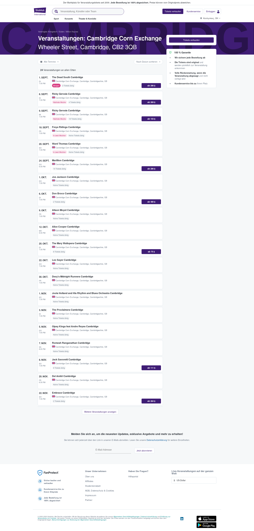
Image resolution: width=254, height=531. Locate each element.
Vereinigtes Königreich (47, 31)
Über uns (89, 476)
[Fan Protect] (48, 473)
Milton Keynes (72, 31)
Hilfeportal (133, 476)
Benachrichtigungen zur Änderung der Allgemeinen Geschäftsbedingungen (79, 519)
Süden (61, 31)
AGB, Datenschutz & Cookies (99, 490)
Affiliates (89, 481)
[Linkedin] (182, 522)
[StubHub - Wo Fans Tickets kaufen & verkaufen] (40, 11)
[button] (191, 40)
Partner (88, 500)
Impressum (90, 495)
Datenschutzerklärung (157, 439)
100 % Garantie (182, 52)
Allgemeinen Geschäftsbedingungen (126, 516)
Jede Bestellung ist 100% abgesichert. (130, 2)
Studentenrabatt (93, 486)
